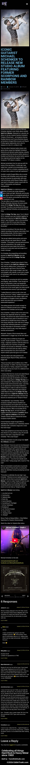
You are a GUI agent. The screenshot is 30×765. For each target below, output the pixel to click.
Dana (3, 627)
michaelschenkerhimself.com (9, 561)
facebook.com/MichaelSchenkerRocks (12, 563)
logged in (12, 745)
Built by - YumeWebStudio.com (13, 759)
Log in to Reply (4, 620)
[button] (27, 4)
